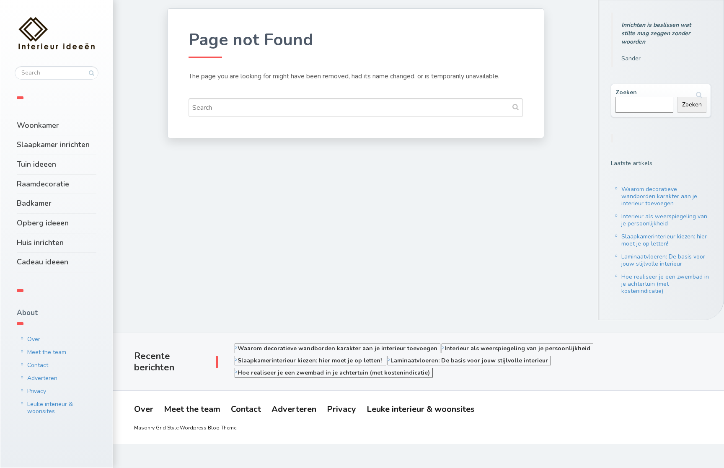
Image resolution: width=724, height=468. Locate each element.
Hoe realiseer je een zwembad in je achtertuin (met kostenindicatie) (665, 284)
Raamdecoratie (43, 184)
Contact (37, 365)
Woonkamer (38, 125)
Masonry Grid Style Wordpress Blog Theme (185, 427)
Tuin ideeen (36, 164)
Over (33, 339)
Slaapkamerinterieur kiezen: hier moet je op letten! (664, 240)
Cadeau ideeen (42, 262)
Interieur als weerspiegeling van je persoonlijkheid (664, 220)
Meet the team (46, 352)
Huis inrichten (40, 243)
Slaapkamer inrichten (53, 145)
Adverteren (42, 378)
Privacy (36, 391)
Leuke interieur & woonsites (50, 407)
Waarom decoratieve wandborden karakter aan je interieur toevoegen (659, 196)
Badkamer (34, 203)
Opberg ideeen (43, 223)
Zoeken (626, 92)
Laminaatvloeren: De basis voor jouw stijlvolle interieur (663, 260)
